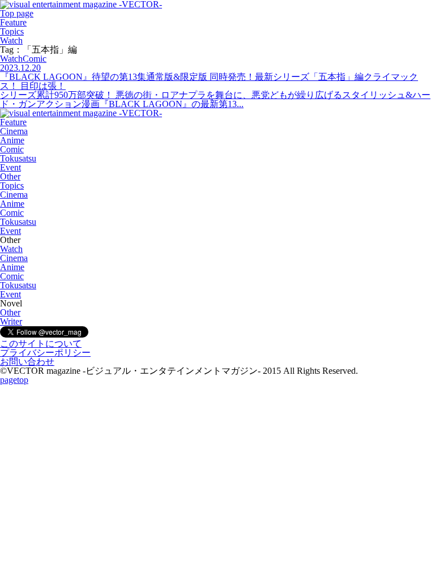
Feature (13, 22)
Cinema (14, 131)
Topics (12, 31)
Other (10, 176)
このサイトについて (41, 343)
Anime (12, 140)
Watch (11, 40)
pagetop (14, 380)
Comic (12, 149)
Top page (16, 13)
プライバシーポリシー (45, 352)
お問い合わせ (27, 361)
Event (10, 167)
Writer (11, 321)
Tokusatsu (18, 158)
